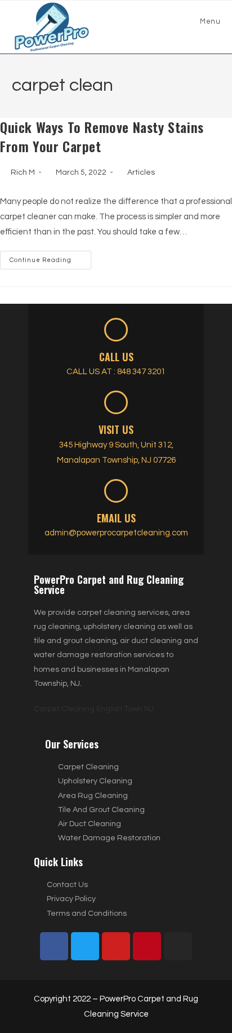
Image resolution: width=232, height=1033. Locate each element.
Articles (141, 172)
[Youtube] (116, 946)
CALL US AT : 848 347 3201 (116, 371)
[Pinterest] (147, 946)
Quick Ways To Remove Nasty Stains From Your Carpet (102, 136)
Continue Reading (50, 257)
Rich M (23, 172)
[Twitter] (85, 946)
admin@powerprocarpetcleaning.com (116, 533)
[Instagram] (178, 946)
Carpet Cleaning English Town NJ (94, 709)
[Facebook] (54, 946)
